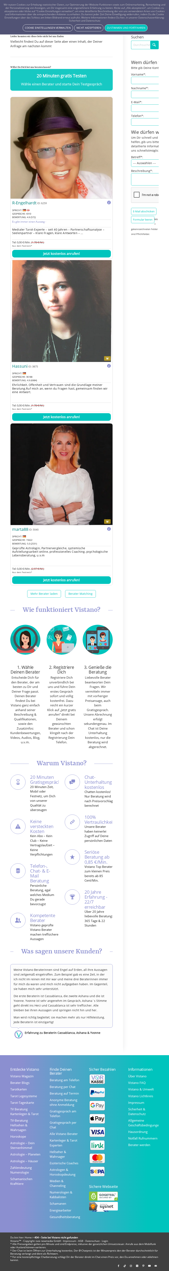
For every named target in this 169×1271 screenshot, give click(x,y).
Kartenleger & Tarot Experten (63, 1142)
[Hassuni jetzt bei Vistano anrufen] (62, 311)
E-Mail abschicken (144, 211)
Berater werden (139, 1145)
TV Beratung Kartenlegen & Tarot (24, 1111)
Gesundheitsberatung (65, 1217)
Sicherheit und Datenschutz (84, 20)
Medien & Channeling (58, 1183)
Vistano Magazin (22, 1076)
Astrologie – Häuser (24, 1161)
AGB (80, 1241)
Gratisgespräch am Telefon (63, 1113)
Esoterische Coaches (64, 1163)
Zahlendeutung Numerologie (21, 1170)
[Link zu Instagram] (131, 1266)
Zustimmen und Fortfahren (126, 28)
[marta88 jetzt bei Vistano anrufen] (62, 474)
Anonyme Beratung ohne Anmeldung (63, 1102)
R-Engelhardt (24, 202)
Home (28, 1237)
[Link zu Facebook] (118, 1266)
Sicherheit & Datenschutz (137, 1111)
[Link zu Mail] (156, 1266)
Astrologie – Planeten (25, 1154)
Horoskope (18, 1136)
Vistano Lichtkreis (140, 1096)
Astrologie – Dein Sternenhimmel (22, 1145)
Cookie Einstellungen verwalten (48, 28)
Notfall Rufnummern (142, 1138)
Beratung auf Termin (64, 1093)
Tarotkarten (18, 1089)
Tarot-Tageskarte (22, 1103)
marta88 (20, 529)
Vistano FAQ (137, 1083)
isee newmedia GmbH (48, 1241)
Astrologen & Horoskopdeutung (62, 1172)
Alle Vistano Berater (64, 1134)
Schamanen (58, 1203)
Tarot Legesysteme (23, 1096)
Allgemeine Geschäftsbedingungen (143, 1122)
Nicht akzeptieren (88, 28)
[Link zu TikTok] (125, 1266)
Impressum (136, 1103)
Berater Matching (80, 594)
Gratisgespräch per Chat (63, 1124)
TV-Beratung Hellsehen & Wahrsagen (19, 1125)
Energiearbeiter (60, 1210)
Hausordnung (138, 1132)
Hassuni (20, 366)
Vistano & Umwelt (141, 1089)
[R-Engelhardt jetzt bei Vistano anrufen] (62, 148)
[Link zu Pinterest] (143, 1266)
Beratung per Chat (62, 1087)
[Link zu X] (137, 1266)
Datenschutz (92, 1241)
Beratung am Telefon (64, 1080)
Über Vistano (137, 1076)
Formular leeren (143, 219)
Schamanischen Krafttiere (21, 1181)
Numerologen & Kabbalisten (61, 1194)
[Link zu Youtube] (149, 1266)
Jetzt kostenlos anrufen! (61, 253)
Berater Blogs (19, 1083)
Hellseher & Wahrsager (58, 1154)
